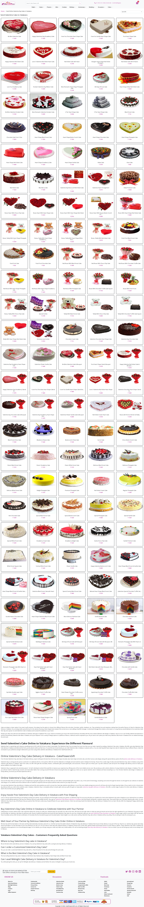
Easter (128, 894)
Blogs (9, 886)
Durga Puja (129, 883)
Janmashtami (130, 881)
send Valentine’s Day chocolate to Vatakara (103, 813)
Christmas (106, 886)
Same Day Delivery (12, 883)
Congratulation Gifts (83, 885)
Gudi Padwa (107, 890)
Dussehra (129, 886)
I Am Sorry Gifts (82, 881)
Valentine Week (60, 881)
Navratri (129, 885)
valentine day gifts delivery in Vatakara (94, 787)
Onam (105, 888)
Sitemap (33, 890)
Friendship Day (60, 888)
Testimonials (34, 881)
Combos (64, 7)
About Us (10, 881)
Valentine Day (59, 883)
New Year (80, 890)
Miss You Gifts (81, 886)
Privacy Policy (34, 885)
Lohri (105, 892)
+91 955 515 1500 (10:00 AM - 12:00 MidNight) (108, 3)
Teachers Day (59, 892)
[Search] (79, 3)
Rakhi (105, 881)
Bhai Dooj (106, 885)
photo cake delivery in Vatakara (133, 759)
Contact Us (33, 886)
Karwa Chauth (130, 888)
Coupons (10, 888)
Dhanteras (106, 895)
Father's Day (59, 886)
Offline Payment (12, 892)
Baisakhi (129, 892)
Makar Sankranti (108, 894)
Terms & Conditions (35, 883)
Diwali (105, 883)
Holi (128, 895)
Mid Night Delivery (12, 885)
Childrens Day (81, 892)
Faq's (9, 890)
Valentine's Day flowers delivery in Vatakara (68, 799)
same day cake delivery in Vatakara (97, 827)
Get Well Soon (59, 890)
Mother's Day (59, 885)
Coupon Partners (35, 888)
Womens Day (81, 888)
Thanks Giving (81, 883)
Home (2, 11)
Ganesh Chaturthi (131, 890)
